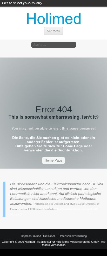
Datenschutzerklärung (73, 236)
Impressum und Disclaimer (38, 236)
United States (69, 3)
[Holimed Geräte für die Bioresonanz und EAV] (53, 17)
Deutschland (47, 3)
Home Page (53, 160)
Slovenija (54, 3)
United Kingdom (62, 3)
